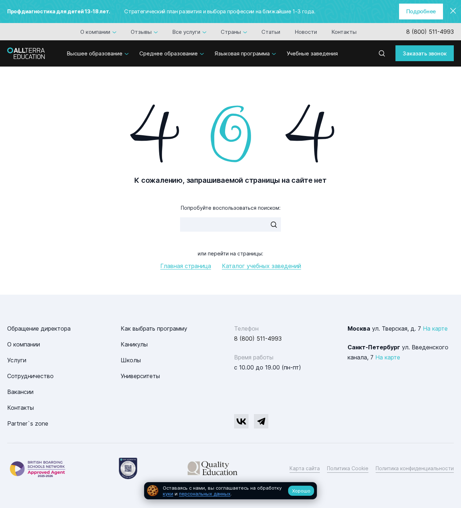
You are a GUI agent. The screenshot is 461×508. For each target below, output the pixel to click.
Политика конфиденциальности (415, 468)
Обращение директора (39, 328)
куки (168, 493)
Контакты (344, 31)
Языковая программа (242, 53)
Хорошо (301, 491)
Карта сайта (305, 468)
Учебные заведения (312, 53)
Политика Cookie (347, 468)
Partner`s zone (27, 423)
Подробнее (421, 11)
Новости (306, 31)
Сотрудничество (30, 376)
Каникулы (134, 344)
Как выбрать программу (154, 328)
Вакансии (20, 391)
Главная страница (185, 265)
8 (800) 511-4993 (430, 31)
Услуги (16, 360)
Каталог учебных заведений (261, 265)
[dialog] (230, 491)
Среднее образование (168, 53)
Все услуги (186, 31)
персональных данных (204, 493)
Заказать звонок (425, 53)
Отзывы (141, 31)
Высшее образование (94, 53)
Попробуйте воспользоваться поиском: (231, 208)
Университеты (140, 376)
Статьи (270, 31)
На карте (435, 328)
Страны (231, 31)
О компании (95, 31)
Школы (131, 360)
